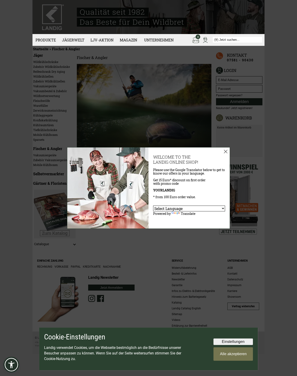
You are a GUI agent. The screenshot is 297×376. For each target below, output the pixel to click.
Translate (188, 213)
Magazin (128, 40)
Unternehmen (159, 40)
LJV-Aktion (101, 40)
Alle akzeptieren (233, 354)
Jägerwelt (73, 40)
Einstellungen (233, 342)
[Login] (205, 39)
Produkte (46, 40)
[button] (11, 364)
